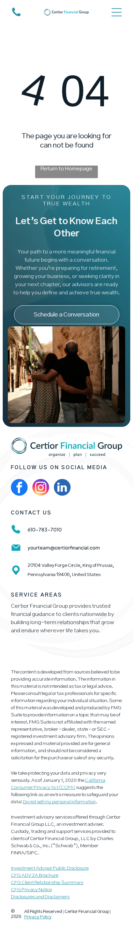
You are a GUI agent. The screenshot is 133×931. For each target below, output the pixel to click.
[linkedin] (62, 488)
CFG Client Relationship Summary (47, 882)
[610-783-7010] (16, 16)
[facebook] (19, 488)
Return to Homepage (66, 168)
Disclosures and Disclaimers (40, 897)
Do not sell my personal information (59, 802)
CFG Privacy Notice (31, 889)
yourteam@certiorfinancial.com (64, 547)
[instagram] (40, 488)
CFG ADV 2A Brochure (34, 875)
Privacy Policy (37, 917)
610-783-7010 (45, 529)
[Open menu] (117, 12)
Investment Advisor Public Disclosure (50, 868)
